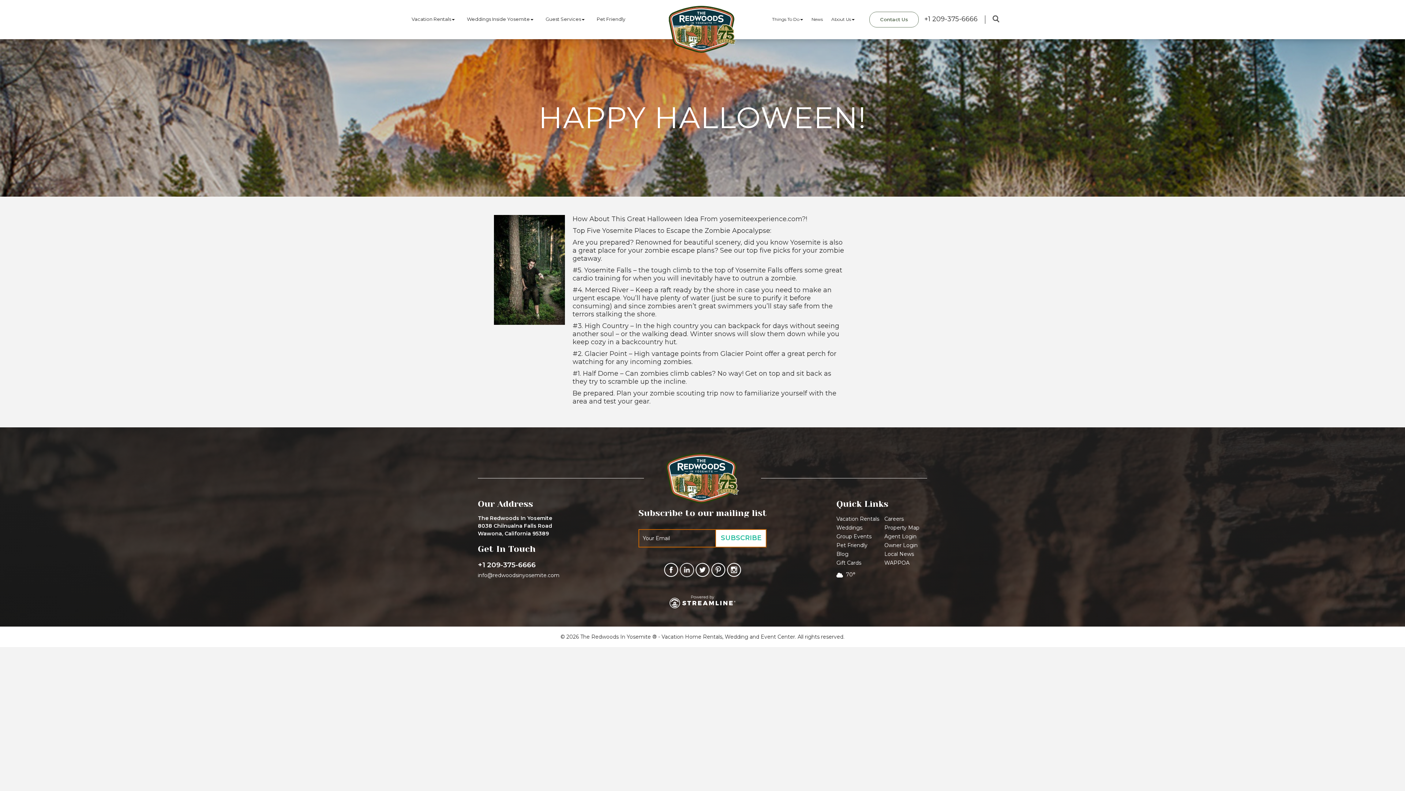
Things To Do (785, 19)
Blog (842, 554)
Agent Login (900, 536)
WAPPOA (897, 563)
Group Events (854, 536)
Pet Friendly (611, 19)
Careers (894, 519)
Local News (899, 554)
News (817, 19)
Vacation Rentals (431, 19)
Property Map (901, 527)
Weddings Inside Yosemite (498, 19)
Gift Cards (848, 563)
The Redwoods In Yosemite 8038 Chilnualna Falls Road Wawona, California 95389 (515, 526)
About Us (841, 19)
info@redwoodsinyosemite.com (518, 575)
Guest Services (563, 19)
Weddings (849, 527)
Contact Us (894, 19)
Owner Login (901, 545)
